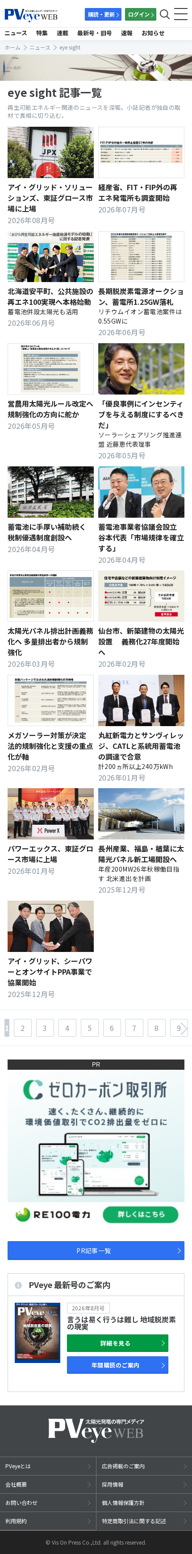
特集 (42, 33)
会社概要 (16, 1484)
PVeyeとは (18, 1466)
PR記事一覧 (93, 1250)
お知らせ (153, 33)
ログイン (139, 14)
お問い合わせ (21, 1502)
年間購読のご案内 (116, 1365)
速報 (127, 33)
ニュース (15, 33)
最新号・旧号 (94, 33)
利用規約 (16, 1521)
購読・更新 (101, 14)
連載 (62, 33)
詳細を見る (115, 1343)
